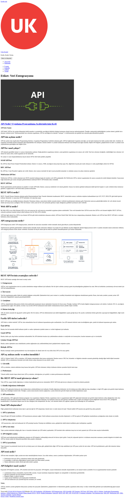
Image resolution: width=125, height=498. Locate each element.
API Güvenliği (67, 491)
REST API (62, 493)
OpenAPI (55, 493)
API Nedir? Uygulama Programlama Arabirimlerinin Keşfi (29, 124)
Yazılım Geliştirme (6, 495)
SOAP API (75, 493)
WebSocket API (114, 493)
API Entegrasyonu (57, 491)
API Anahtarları (37, 491)
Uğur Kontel (4, 52)
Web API (106, 493)
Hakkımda (7, 63)
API (31, 491)
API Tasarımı (76, 491)
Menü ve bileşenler (6, 58)
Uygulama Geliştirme (85, 493)
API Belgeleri (47, 491)
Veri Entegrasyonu (97, 493)
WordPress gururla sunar (17, 496)
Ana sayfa (7, 61)
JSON (38, 493)
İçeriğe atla (4, 1)
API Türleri (89, 491)
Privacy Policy (5, 496)
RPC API (68, 493)
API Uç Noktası (98, 491)
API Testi (83, 491)
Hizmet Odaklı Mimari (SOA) (27, 493)
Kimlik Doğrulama (46, 493)
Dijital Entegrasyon (12, 493)
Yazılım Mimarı (16, 495)
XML (121, 493)
